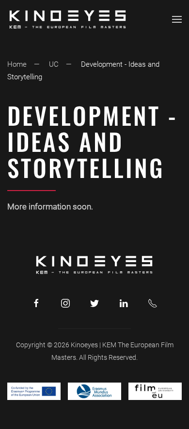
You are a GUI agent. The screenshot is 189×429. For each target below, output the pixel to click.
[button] (177, 19)
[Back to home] (67, 19)
